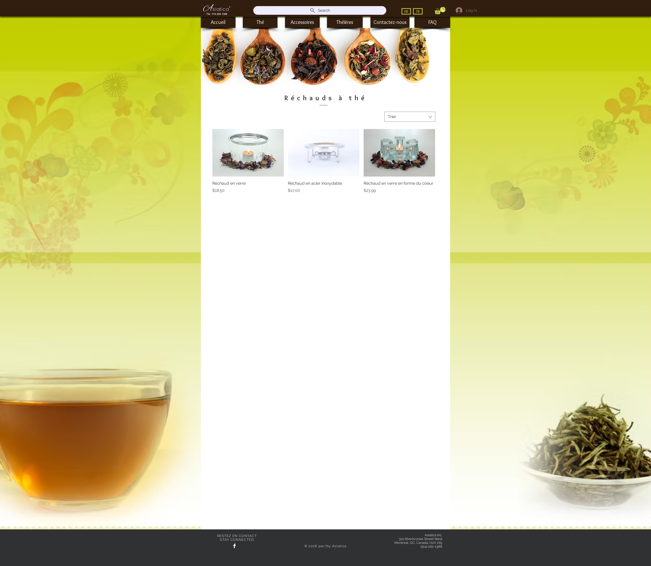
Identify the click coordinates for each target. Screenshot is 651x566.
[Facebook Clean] (234, 546)
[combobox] (409, 117)
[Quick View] (248, 153)
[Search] (444, 8)
